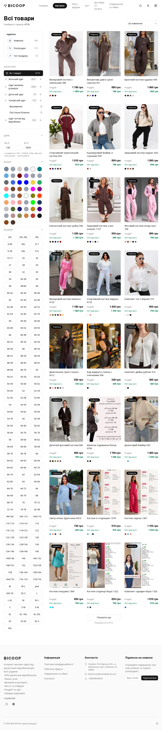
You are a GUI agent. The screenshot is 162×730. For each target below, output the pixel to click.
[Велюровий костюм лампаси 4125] (66, 272)
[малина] (32, 189)
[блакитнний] (13, 175)
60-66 (23, 467)
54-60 (10, 411)
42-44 (23, 299)
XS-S (37, 621)
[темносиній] (19, 209)
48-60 (23, 362)
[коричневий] (13, 189)
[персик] (6, 202)
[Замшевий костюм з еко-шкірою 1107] (104, 199)
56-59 (10, 425)
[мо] (13, 195)
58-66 (23, 446)
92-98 (37, 509)
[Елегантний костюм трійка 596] (66, 199)
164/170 (10, 579)
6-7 (37, 244)
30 (10, 271)
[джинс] (13, 182)
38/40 (23, 285)
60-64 (37, 460)
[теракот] (26, 209)
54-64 (37, 411)
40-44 (23, 292)
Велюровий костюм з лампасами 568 (60, 81)
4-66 (10, 244)
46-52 (10, 341)
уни (37, 586)
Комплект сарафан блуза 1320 (141, 591)
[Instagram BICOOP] (6, 704)
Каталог (60, 5)
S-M (37, 607)
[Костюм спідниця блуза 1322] (104, 565)
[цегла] (26, 215)
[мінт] (6, 195)
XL (10, 614)
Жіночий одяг (16, 79)
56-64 (10, 432)
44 (10, 320)
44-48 (10, 327)
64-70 (10, 488)
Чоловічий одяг (17, 100)
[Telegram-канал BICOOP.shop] (13, 704)
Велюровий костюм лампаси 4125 (65, 300)
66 (37, 488)
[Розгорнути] (6, 79)
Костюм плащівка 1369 (61, 591)
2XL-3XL (23, 237)
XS (10, 621)
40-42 (10, 292)
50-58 (10, 383)
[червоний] (32, 215)
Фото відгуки (76, 6)
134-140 (10, 551)
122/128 (23, 537)
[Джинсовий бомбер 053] (141, 419)
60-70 (37, 467)
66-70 (23, 495)
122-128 (10, 537)
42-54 (10, 313)
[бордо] (19, 175)
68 (37, 495)
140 (37, 551)
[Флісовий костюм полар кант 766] (141, 199)
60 (37, 453)
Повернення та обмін (116, 6)
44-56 (37, 327)
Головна (43, 5)
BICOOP (16, 5)
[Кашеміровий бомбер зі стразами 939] (104, 126)
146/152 (10, 565)
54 (10, 404)
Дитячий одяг (16, 94)
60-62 (10, 460)
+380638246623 (95, 678)
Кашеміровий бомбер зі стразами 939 (100, 154)
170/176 (37, 579)
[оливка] (32, 195)
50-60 (23, 383)
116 (37, 523)
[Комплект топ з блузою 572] (141, 272)
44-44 (23, 320)
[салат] (32, 202)
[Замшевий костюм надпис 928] (141, 126)
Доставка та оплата (99, 5)
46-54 (23, 341)
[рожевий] (19, 202)
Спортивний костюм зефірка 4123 (102, 300)
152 (23, 565)
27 (10, 265)
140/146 (10, 558)
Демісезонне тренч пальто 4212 (64, 373)
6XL (23, 251)
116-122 (10, 530)
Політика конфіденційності (59, 664)
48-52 (10, 355)
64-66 (37, 481)
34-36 (23, 278)
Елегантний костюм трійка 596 (66, 225)
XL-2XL (37, 614)
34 (10, 278)
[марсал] (39, 189)
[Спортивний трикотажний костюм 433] (66, 126)
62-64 (37, 474)
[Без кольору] (26, 169)
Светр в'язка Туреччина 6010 (65, 518)
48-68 (10, 369)
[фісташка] (6, 215)
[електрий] (19, 182)
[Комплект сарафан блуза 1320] (141, 565)
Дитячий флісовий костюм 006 (66, 445)
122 (37, 530)
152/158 (37, 565)
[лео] (26, 189)
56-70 (23, 432)
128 (37, 537)
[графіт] (6, 182)
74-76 (23, 509)
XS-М (23, 621)
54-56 (23, 404)
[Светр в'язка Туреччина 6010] (66, 492)
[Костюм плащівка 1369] (66, 565)
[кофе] (19, 189)
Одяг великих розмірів (16, 87)
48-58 (10, 362)
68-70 (10, 502)
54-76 (10, 418)
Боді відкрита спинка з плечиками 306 (99, 373)
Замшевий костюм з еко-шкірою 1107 (100, 227)
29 (37, 265)
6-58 (10, 251)
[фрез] (13, 215)
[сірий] (6, 209)
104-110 (23, 516)
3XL (37, 237)
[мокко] (19, 195)
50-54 (23, 376)
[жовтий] (32, 182)
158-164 (23, 572)
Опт (87, 5)
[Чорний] (39, 215)
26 (37, 258)
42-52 (37, 306)
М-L (23, 586)
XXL (10, 628)
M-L (37, 600)
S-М (23, 607)
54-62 (23, 411)
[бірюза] (39, 169)
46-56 (37, 341)
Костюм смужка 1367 (136, 518)
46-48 (23, 334)
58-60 (23, 439)
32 (23, 271)
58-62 (37, 439)
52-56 (10, 397)
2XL (10, 237)
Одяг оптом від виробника (17, 120)
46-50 (37, 334)
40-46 (37, 292)
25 (23, 258)
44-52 (23, 327)
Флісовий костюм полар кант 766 (140, 227)
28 (23, 265)
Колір (7, 161)
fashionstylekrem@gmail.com (102, 674)
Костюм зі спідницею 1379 (101, 518)
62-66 (10, 481)
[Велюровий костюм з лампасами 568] (66, 53)
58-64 (10, 446)
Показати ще (104, 617)
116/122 (23, 530)
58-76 (23, 453)
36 (37, 278)
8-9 (37, 251)
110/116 (23, 523)
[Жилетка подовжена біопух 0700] (104, 419)
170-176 (23, 579)
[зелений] (39, 182)
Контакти (49, 678)
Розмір (8, 229)
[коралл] (6, 189)
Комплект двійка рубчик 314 (140, 371)
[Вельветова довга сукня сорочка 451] (104, 53)
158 (10, 572)
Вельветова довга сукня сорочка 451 (100, 81)
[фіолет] (39, 209)
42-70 (37, 313)
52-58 (23, 397)
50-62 (37, 383)
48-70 (23, 369)
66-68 (10, 495)
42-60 (23, 313)
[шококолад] (6, 222)
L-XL (10, 600)
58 (10, 439)
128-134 (10, 544)
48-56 (37, 355)
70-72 (37, 502)
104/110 (37, 516)
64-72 (23, 488)
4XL (23, 244)
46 (10, 334)
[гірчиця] (39, 175)
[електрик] (26, 182)
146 (23, 558)
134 (37, 544)
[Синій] (39, 202)
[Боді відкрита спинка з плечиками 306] (104, 346)
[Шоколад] (13, 222)
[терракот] (32, 209)
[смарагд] (13, 209)
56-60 (23, 425)
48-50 (37, 348)
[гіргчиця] (32, 175)
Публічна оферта (53, 668)
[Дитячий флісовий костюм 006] (66, 419)
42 (10, 299)
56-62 (37, 425)
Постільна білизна (19, 112)
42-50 (23, 306)
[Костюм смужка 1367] (141, 492)
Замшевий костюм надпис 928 (141, 152)
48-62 (37, 362)
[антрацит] (6, 169)
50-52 (10, 376)
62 (23, 474)
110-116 (10, 523)
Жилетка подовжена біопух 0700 (101, 447)
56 (23, 418)
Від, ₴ (6, 143)
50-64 (10, 390)
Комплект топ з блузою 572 (139, 298)
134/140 (23, 551)
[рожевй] (26, 202)
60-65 (10, 467)
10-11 (10, 258)
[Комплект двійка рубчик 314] (141, 346)
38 (10, 285)
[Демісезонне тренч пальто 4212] (66, 346)
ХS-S (23, 593)
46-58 (10, 348)
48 (23, 348)
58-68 (37, 446)
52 (23, 390)
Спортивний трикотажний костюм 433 (63, 154)
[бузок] (26, 175)
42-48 (10, 306)
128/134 (23, 544)
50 (37, 369)
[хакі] (19, 215)
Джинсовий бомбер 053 (137, 445)
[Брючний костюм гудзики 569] (141, 53)
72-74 (10, 509)
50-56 (37, 376)
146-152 (37, 558)
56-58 (37, 418)
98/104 (9, 516)
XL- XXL (23, 614)
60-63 (23, 460)
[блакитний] (6, 175)
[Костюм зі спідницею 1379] (104, 492)
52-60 (37, 397)
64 (23, 481)
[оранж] (39, 195)
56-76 (37, 432)
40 (37, 285)
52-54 (37, 390)
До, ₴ (26, 143)
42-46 (37, 299)
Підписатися (149, 677)
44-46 (37, 320)
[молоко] (26, 195)
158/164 (37, 572)
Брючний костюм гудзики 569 (141, 79)
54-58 (37, 404)
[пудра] (13, 202)
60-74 (10, 474)
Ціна (7, 135)
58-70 (10, 453)
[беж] (19, 169)
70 (23, 502)
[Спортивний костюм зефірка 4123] (104, 272)
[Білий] (32, 169)
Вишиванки (15, 106)
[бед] (13, 169)
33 (37, 271)
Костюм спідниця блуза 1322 (102, 591)
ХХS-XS (9, 593)
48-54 (23, 355)
